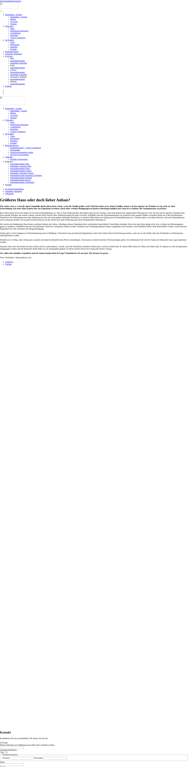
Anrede (8, 750)
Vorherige (9, 262)
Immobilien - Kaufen (13, 15)
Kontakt (13, 49)
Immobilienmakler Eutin (20, 168)
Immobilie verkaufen (18, 63)
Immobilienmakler (17, 61)
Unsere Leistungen (17, 38)
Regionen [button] (9, 162)
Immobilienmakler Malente (21, 178)
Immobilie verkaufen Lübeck (22, 173)
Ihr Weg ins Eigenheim (19, 155)
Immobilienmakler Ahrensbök (22, 182)
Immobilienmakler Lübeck (21, 171)
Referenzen (14, 45)
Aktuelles (9, 157)
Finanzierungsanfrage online (21, 152)
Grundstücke (15, 33)
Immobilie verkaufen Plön (20, 166)
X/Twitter (4, 743)
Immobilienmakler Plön (19, 164)
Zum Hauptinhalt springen (10, 1)
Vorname (5, 758)
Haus (12, 28)
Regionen (9, 56)
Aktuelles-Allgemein (13, 54)
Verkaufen (9, 26)
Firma (2, 762)
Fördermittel (15, 150)
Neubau (13, 24)
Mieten (13, 19)
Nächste (8, 264)
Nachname (38, 758)
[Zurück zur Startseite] (9, 8)
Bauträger (14, 35)
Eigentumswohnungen (19, 31)
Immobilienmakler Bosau (20, 180)
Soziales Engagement (18, 159)
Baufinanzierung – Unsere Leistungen (25, 148)
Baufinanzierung (12, 52)
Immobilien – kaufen (13, 108)
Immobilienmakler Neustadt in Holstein (26, 175)
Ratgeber (14, 47)
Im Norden (9, 40)
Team (12, 42)
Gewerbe (14, 22)
